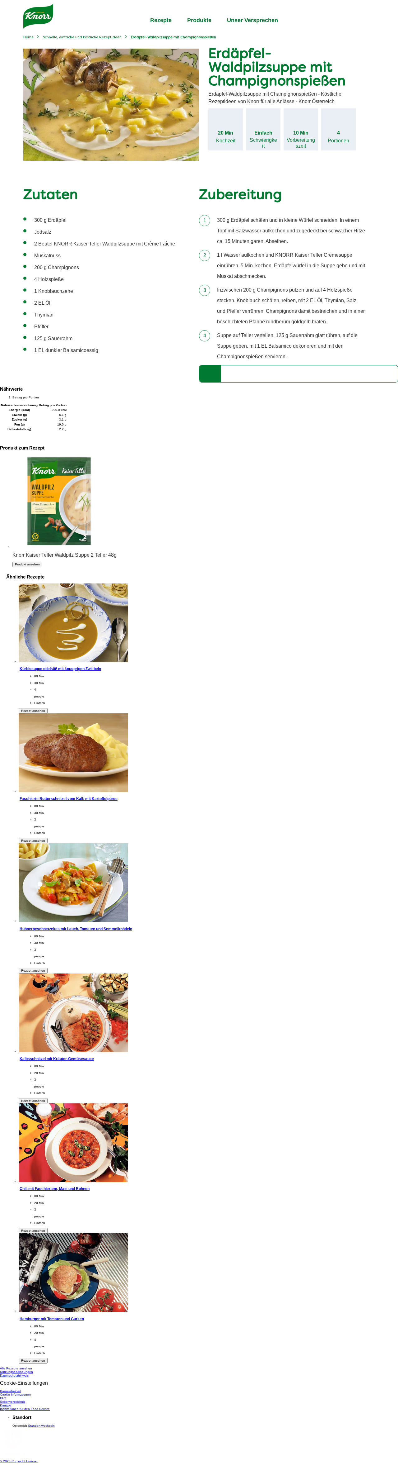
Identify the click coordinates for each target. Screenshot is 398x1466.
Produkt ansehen (27, 564)
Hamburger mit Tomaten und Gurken (52, 1319)
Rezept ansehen (33, 710)
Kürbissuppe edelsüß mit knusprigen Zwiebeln (60, 669)
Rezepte (161, 20)
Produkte (199, 20)
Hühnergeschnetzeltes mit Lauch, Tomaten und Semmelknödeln (76, 929)
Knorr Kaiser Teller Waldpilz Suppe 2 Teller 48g (64, 555)
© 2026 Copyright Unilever (19, 1461)
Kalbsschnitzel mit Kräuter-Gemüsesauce (57, 1059)
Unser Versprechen (252, 20)
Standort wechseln (41, 1425)
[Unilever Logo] (12, 1454)
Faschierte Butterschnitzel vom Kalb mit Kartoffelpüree (69, 799)
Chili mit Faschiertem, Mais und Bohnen (55, 1189)
